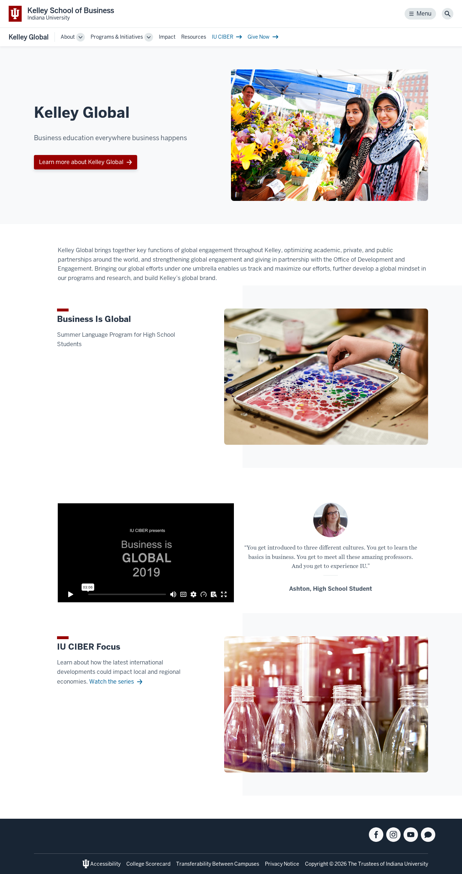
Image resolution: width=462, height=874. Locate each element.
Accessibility (105, 864)
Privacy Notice (282, 864)
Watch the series (111, 681)
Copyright (316, 864)
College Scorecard (148, 864)
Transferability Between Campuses (217, 864)
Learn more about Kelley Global (81, 162)
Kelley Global (29, 37)
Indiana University (407, 864)
